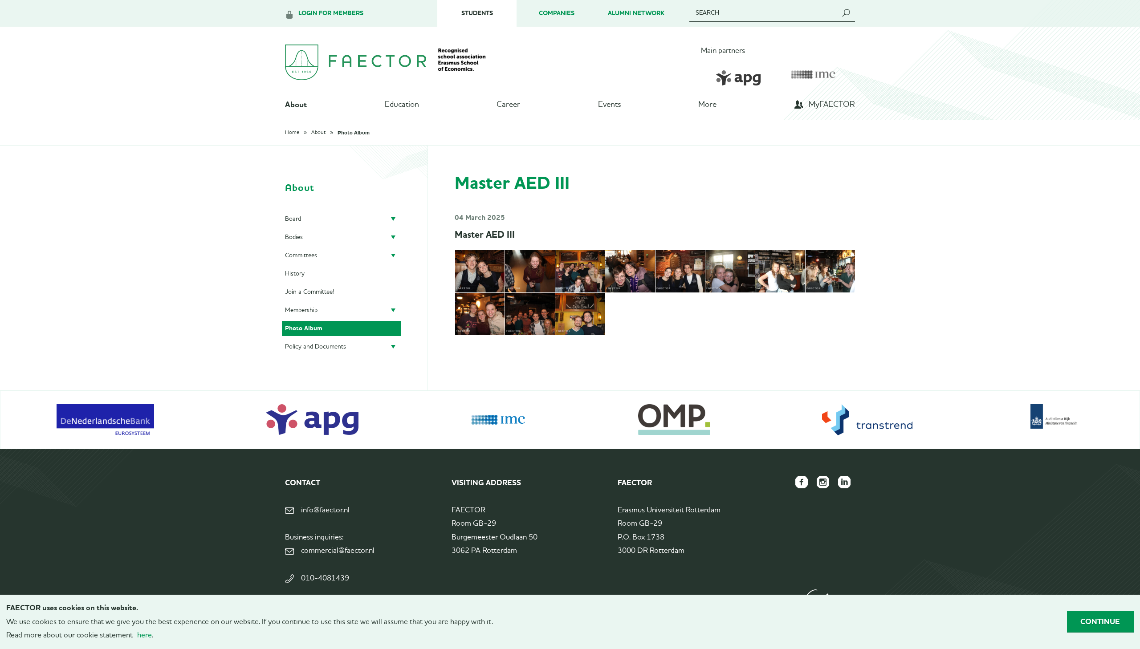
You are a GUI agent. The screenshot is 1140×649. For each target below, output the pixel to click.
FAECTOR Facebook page (801, 482)
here (144, 635)
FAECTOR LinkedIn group (844, 482)
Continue (1100, 621)
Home (292, 132)
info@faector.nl (325, 510)
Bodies (294, 237)
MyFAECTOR (832, 105)
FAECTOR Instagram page (823, 482)
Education (402, 105)
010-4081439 (325, 578)
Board (293, 219)
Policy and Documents (315, 347)
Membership (301, 310)
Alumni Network (636, 13)
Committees (301, 255)
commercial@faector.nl (338, 551)
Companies (556, 13)
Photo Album (354, 133)
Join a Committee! (309, 292)
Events (609, 105)
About (296, 105)
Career (508, 105)
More (707, 105)
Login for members (330, 13)
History (295, 274)
